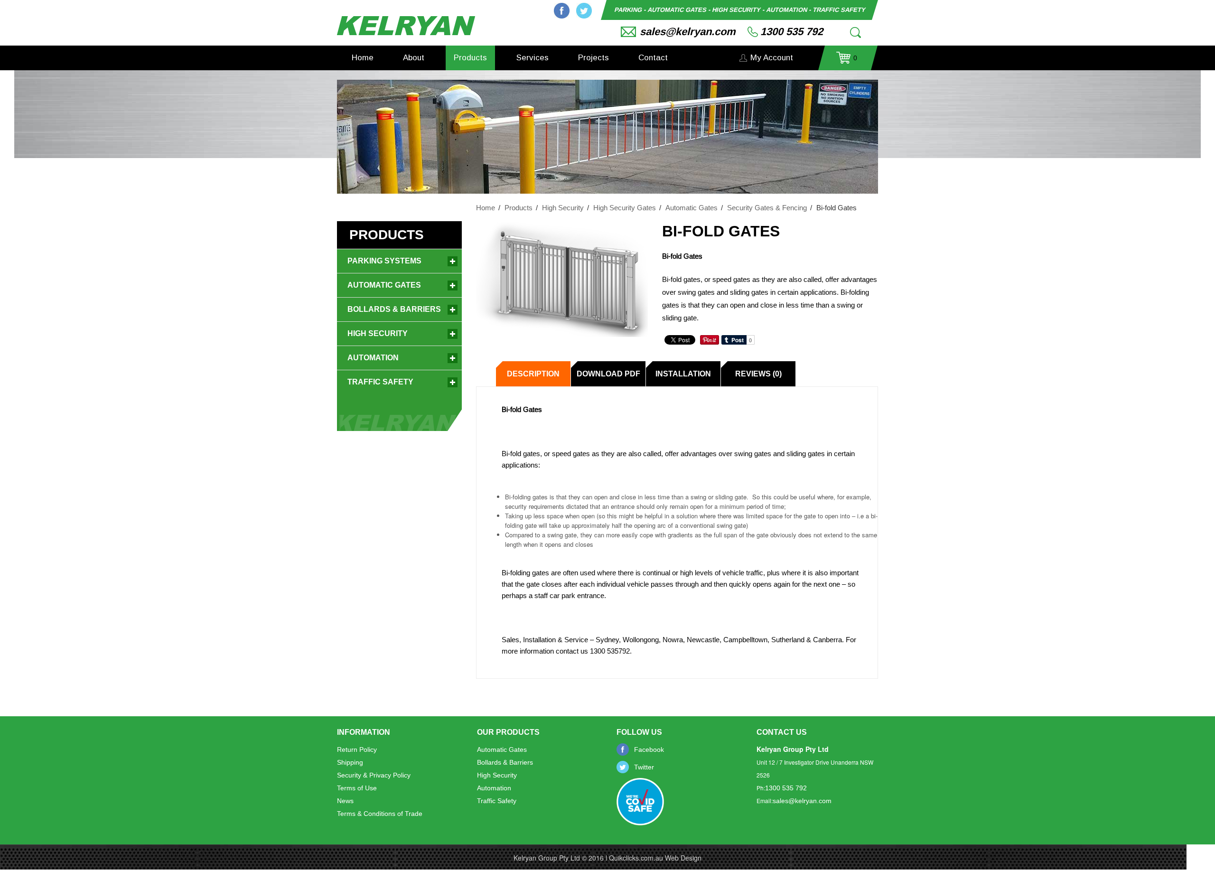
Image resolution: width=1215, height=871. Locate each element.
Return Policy (357, 749)
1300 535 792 (791, 31)
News (345, 801)
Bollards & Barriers (394, 309)
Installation (683, 374)
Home (363, 57)
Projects (593, 57)
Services (532, 57)
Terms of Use (357, 788)
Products (470, 57)
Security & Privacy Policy (374, 775)
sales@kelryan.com (688, 31)
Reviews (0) (758, 374)
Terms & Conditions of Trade (379, 813)
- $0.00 (846, 61)
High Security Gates (624, 208)
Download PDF (608, 374)
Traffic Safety (380, 382)
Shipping (350, 762)
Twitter (584, 11)
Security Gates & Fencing (767, 208)
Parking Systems (384, 261)
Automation (373, 358)
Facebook (562, 11)
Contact (653, 57)
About (413, 57)
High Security (563, 208)
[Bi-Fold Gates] (562, 279)
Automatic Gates (691, 208)
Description (533, 374)
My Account (771, 57)
